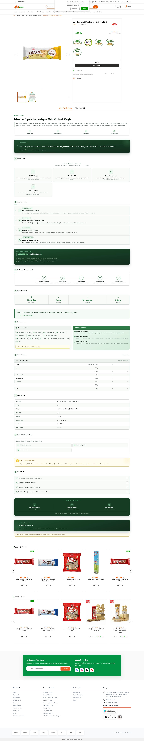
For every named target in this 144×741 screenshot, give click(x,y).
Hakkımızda (76, 692)
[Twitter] (87, 670)
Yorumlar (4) (80, 108)
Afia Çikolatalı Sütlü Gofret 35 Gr (24, 580)
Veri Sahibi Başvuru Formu (50, 703)
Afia (74, 25)
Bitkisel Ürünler (98, 12)
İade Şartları (46, 708)
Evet (84, 8)
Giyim (14, 713)
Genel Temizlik (66, 12)
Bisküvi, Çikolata (33, 15)
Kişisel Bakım (56, 12)
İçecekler (48, 12)
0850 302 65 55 (20, 1)
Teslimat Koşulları (48, 705)
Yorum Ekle (118, 33)
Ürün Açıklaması (65, 108)
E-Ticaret (67, 739)
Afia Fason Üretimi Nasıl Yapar (51, 716)
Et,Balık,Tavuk (17, 700)
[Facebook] (77, 670)
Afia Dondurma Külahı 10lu (96, 579)
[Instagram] (82, 670)
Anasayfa (18, 15)
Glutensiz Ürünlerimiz (125, 1)
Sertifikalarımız (104, 1)
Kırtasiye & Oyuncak (86, 12)
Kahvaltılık (30, 12)
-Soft (63, 739)
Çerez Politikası (47, 695)
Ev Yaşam (75, 12)
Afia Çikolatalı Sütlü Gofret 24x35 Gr (96, 630)
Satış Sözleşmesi (48, 711)
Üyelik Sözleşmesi (48, 713)
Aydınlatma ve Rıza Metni (50, 697)
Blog (96, 1)
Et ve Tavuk (40, 12)
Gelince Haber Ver (97, 65)
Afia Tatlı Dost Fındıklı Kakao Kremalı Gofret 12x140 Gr (120, 630)
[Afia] (114, 24)
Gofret (39, 15)
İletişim (114, 1)
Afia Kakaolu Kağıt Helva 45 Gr (72, 580)
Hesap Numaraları (78, 695)
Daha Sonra (75, 8)
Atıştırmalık (22, 12)
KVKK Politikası (47, 700)
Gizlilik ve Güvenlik (48, 692)
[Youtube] (92, 670)
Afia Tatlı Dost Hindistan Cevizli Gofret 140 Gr (48, 580)
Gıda (15, 12)
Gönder (65, 668)
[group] (42, 52)
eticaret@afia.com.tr (111, 703)
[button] (16, 54)
